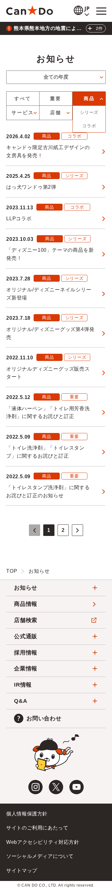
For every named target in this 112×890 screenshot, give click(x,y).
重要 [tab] (55, 98)
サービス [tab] (23, 112)
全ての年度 (56, 77)
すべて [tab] (22, 98)
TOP (11, 571)
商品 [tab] (89, 98)
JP (87, 8)
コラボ (89, 125)
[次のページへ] (77, 530)
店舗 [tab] (55, 112)
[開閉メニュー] (101, 11)
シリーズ (89, 112)
